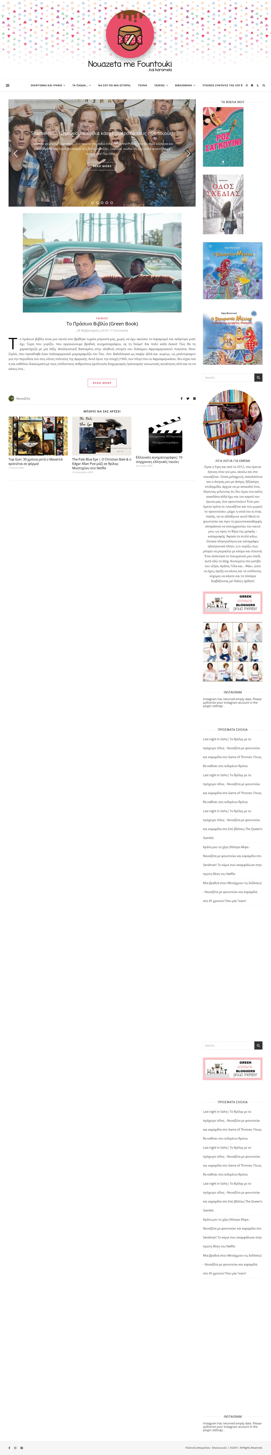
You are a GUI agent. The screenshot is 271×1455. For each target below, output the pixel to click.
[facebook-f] (242, 85)
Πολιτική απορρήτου (197, 1447)
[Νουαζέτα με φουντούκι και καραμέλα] (135, 39)
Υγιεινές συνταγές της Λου (221, 85)
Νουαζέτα (23, 398)
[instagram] (247, 85)
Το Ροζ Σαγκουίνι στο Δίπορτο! (102, 133)
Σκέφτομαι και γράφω (46, 85)
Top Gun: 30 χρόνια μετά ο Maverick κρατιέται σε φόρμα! (36, 461)
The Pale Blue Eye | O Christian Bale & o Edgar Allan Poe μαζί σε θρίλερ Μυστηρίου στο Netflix (101, 463)
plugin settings (213, 706)
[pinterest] (252, 85)
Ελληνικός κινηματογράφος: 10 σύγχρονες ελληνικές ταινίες (159, 459)
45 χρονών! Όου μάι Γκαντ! (227, 901)
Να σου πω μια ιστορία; (114, 85)
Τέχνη (142, 85)
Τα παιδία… (80, 85)
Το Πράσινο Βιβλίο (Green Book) (102, 323)
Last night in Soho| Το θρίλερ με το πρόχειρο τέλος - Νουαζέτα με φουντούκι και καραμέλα (231, 748)
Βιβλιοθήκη (183, 85)
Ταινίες (159, 85)
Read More (102, 383)
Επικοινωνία (219, 1447)
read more (102, 166)
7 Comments (119, 330)
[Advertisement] (232, 973)
